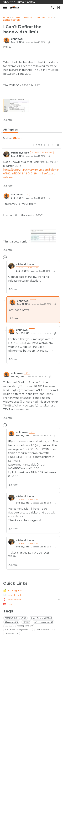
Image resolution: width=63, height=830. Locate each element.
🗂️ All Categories (12, 590)
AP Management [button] (43, 622)
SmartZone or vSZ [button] (41, 618)
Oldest (17, 138)
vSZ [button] (8, 626)
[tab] (10, 129)
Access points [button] (25, 626)
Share (8, 120)
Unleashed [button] (11, 633)
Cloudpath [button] (11, 622)
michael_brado (20, 152)
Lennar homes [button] (44, 629)
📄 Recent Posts (12, 595)
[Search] (52, 7)
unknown (17, 38)
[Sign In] (58, 7)
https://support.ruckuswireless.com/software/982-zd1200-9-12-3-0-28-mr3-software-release (31, 173)
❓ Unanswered (31, 599)
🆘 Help (7, 604)
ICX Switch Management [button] (18, 629)
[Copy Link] (49, 42)
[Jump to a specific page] (57, 145)
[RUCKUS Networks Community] (14, 7)
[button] (16, 105)
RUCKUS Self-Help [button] (15, 618)
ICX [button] (26, 622)
